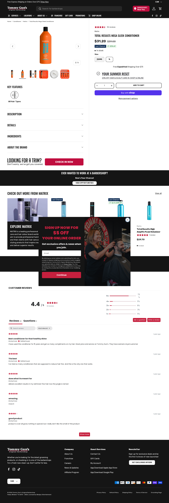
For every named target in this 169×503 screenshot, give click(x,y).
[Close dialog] (128, 220)
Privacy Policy (68, 264)
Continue (62, 275)
